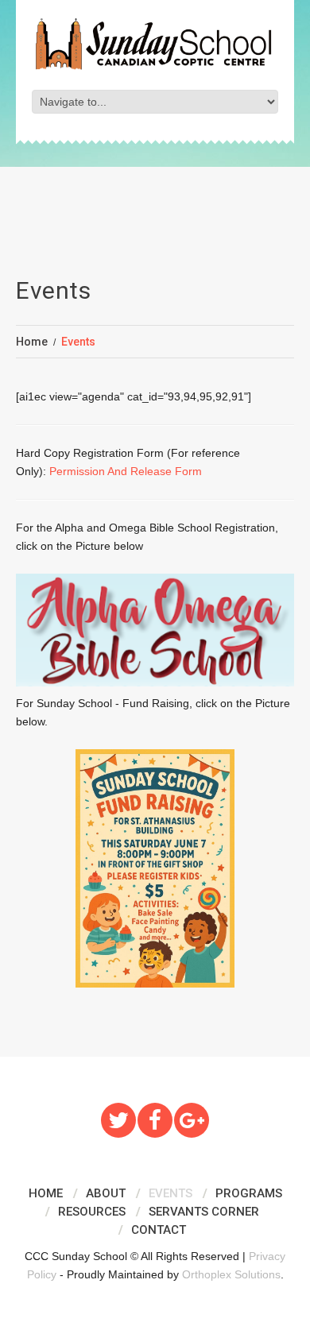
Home (32, 341)
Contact (158, 1230)
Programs (248, 1193)
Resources (92, 1211)
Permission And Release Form (125, 471)
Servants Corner (204, 1211)
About (106, 1193)
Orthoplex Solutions (231, 1274)
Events (170, 1193)
